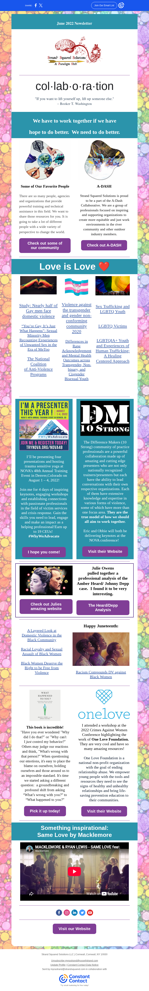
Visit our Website (74, 929)
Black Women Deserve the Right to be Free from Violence (42, 668)
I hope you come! (44, 552)
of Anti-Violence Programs (38, 372)
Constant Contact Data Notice (83, 965)
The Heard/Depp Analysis (103, 607)
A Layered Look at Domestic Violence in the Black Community (42, 635)
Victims (120, 326)
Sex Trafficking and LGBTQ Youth (113, 309)
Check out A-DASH (104, 245)
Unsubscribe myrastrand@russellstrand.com (74, 960)
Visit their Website (105, 551)
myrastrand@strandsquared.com (68, 969)
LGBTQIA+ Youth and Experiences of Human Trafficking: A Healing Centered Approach (113, 350)
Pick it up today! (45, 811)
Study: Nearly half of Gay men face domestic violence (38, 311)
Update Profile (58, 965)
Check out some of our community (45, 245)
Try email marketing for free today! (75, 985)
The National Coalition (38, 361)
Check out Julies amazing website (46, 606)
